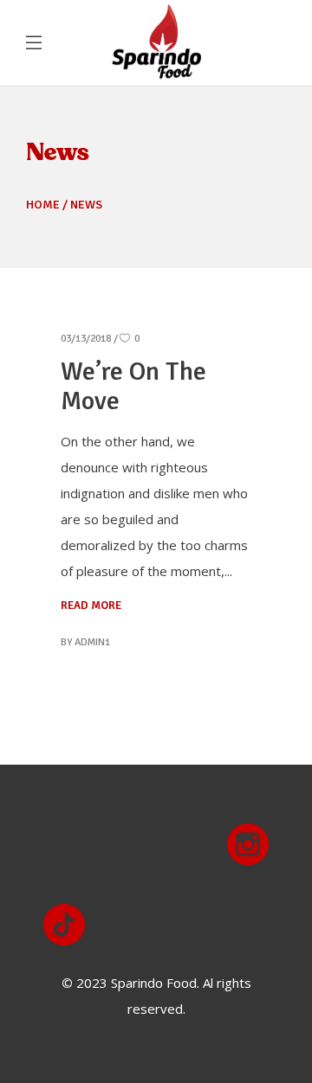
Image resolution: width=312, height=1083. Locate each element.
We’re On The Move (133, 386)
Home (43, 204)
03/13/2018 (86, 338)
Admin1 (92, 642)
